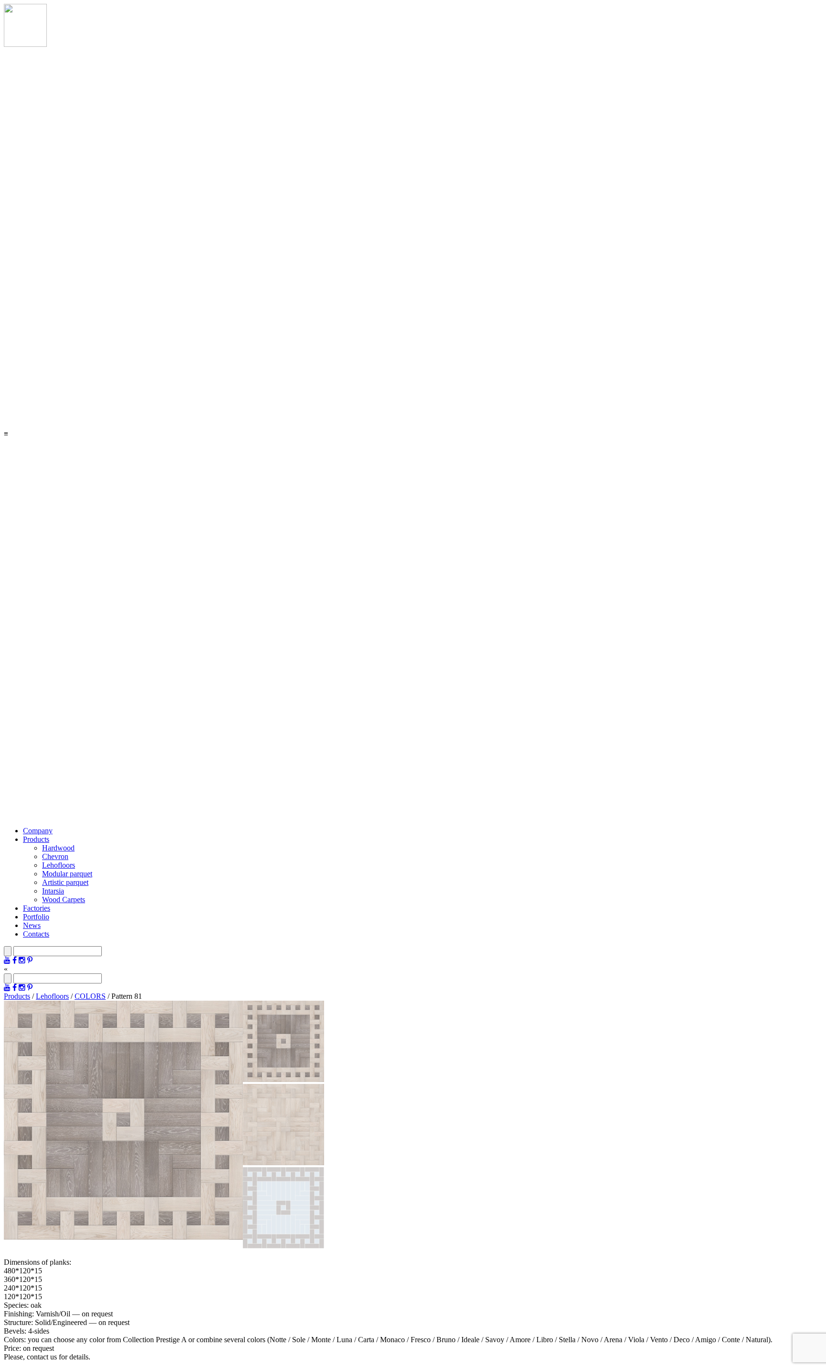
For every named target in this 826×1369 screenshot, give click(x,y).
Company (38, 831)
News (32, 925)
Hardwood (58, 848)
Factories (36, 908)
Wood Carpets (63, 899)
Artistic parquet (65, 882)
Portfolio (36, 917)
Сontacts (36, 934)
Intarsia (53, 891)
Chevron (55, 856)
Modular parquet (67, 874)
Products (36, 839)
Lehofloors (58, 865)
